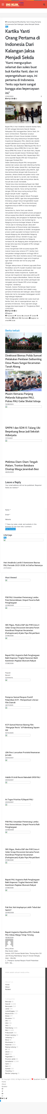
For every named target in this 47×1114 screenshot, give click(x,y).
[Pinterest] (13, 99)
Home (9, 22)
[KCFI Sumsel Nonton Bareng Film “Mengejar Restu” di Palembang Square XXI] (17, 708)
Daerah (14, 22)
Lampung (8, 1037)
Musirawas (9, 1042)
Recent (7, 675)
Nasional (8, 1045)
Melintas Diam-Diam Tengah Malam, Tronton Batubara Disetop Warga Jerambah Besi (22, 465)
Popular (8, 673)
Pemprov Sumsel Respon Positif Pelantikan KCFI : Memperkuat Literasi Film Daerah (21, 700)
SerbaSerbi (9, 1061)
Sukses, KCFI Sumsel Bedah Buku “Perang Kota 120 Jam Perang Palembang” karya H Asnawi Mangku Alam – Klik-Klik (23, 955)
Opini (7, 1064)
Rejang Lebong (10, 1047)
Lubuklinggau (10, 1011)
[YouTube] (2, 1094)
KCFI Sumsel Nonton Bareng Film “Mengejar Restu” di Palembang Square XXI (22, 727)
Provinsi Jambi (10, 1059)
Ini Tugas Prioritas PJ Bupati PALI (19, 799)
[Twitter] (8, 99)
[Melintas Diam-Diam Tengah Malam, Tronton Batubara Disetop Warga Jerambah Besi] (23, 441)
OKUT (7, 1054)
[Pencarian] (44, 5)
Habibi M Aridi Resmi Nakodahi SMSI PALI (22, 777)
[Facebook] (6, 99)
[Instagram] (2, 1096)
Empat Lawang (10, 1035)
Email (7, 515)
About (7, 987)
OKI (6, 1021)
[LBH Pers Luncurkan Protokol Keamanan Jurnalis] (17, 736)
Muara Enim (9, 1013)
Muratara (8, 1018)
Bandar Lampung (11, 1073)
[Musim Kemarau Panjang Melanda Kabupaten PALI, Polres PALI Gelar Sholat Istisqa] (23, 391)
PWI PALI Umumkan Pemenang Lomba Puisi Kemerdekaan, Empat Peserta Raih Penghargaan (22, 600)
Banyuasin (8, 1006)
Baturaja (8, 1001)
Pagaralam (8, 1056)
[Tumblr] (11, 99)
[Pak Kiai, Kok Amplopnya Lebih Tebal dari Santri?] (17, 891)
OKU (6, 1023)
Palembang (9, 1028)
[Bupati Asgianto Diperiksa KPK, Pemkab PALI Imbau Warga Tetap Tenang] (17, 915)
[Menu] (3, 5)
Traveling (8, 1071)
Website (8, 519)
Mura (7, 1040)
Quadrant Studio (39, 1079)
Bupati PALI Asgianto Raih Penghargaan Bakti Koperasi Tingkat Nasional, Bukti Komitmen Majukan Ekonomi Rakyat (22, 658)
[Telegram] (6, 1098)
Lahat (7, 1009)
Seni (6, 1066)
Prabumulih (9, 1033)
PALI (18, 22)
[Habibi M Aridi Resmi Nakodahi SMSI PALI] (17, 761)
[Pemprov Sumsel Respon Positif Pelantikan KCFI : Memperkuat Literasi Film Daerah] (17, 680)
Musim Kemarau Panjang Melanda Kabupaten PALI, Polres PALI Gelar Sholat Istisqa (22, 397)
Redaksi (8, 989)
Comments (9, 677)
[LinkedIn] (10, 99)
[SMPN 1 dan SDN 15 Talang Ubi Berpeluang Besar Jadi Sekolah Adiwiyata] (23, 407)
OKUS (7, 1052)
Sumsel (7, 1068)
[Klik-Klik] (15, 4)
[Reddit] (15, 99)
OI (6, 1049)
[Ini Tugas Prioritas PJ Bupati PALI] (17, 783)
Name (8, 510)
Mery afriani (9, 948)
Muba (7, 1016)
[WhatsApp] (16, 99)
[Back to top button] (0, 1101)
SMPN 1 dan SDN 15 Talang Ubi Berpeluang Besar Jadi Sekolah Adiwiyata (22, 431)
